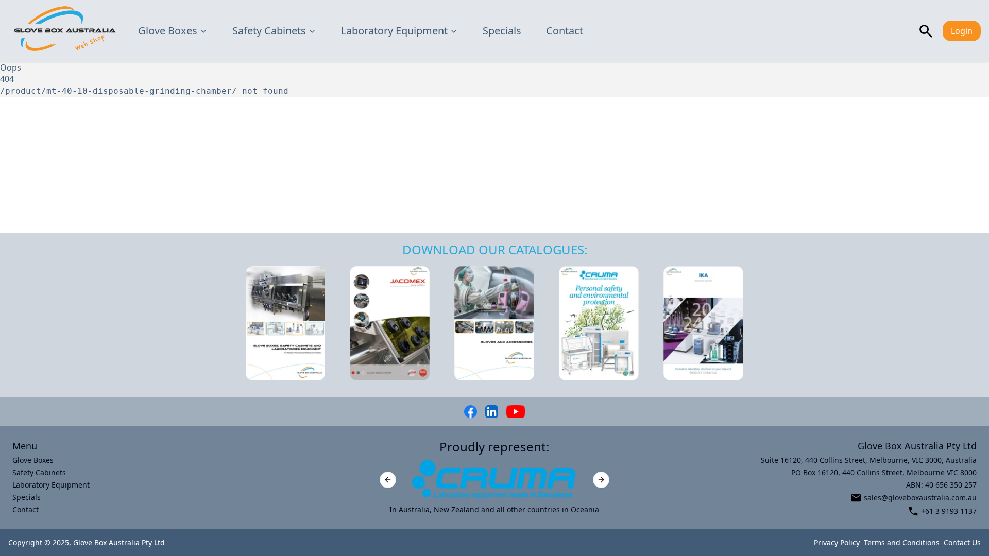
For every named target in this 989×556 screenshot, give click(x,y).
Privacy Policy (837, 542)
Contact (564, 31)
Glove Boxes (167, 31)
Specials (502, 31)
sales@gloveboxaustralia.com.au (920, 497)
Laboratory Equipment (394, 31)
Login (962, 31)
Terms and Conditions (902, 542)
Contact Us (962, 542)
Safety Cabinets (269, 31)
